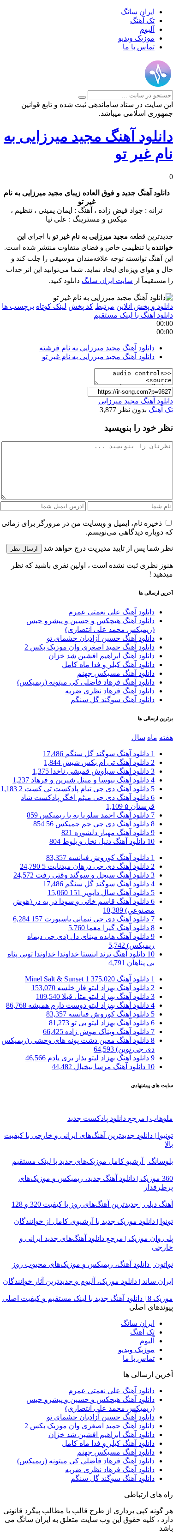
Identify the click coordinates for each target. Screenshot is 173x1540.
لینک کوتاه (51, 306)
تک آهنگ (142, 20)
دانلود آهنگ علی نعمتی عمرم (111, 612)
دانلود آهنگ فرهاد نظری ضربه (110, 691)
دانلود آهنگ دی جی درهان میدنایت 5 (87, 866)
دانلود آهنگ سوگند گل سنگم (113, 700)
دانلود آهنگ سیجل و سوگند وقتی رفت (84, 875)
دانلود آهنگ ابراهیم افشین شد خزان (101, 656)
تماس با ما (139, 47)
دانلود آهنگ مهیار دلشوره (108, 832)
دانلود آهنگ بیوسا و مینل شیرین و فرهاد (83, 780)
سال (138, 737)
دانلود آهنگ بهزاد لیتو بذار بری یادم (90, 1058)
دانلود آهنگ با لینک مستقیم (133, 315)
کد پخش (80, 306)
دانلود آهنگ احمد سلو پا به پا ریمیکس (91, 815)
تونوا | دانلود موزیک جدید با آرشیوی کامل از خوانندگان (93, 1221)
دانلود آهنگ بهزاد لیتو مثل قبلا (95, 996)
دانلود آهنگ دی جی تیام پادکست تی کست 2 (77, 789)
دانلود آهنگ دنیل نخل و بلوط (102, 841)
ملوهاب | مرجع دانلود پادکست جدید (120, 1118)
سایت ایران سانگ (107, 280)
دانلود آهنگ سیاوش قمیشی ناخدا (93, 771)
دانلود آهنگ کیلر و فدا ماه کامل (108, 664)
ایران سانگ (138, 12)
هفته (166, 737)
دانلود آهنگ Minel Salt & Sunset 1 (90, 979)
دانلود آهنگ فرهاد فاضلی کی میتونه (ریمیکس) (86, 682)
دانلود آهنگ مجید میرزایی (135, 401)
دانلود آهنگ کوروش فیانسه (100, 857)
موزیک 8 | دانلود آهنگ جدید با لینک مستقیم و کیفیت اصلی (87, 1298)
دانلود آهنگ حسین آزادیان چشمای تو (101, 638)
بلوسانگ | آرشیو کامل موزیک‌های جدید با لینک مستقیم (92, 1161)
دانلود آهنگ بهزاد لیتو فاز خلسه (93, 988)
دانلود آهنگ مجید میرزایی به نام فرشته (97, 348)
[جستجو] (82, 97)
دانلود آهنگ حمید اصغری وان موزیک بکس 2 (89, 647)
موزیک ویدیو (136, 38)
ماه (152, 737)
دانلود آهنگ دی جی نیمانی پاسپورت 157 (84, 919)
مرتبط (104, 306)
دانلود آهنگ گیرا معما (111, 928)
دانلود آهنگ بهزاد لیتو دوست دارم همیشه (80, 1005)
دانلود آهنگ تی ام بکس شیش (99, 762)
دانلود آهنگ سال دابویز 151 (101, 892)
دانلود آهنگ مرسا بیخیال (103, 1067)
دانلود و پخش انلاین (144, 306)
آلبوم (147, 29)
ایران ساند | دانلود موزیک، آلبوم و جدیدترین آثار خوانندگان (88, 1281)
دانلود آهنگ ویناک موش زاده (99, 1031)
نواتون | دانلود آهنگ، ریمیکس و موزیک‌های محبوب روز (92, 1264)
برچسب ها (18, 306)
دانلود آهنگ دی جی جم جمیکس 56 (94, 824)
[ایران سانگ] (158, 86)
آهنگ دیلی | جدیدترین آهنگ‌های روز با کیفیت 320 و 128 (92, 1204)
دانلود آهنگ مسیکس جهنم (116, 673)
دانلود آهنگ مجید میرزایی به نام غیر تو (98, 357)
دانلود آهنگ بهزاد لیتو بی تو (102, 1023)
